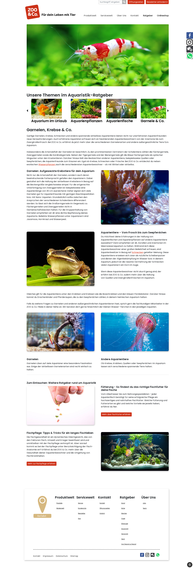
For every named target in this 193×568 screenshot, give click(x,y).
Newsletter (81, 513)
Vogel (123, 519)
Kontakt (135, 15)
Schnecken (137, 252)
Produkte (59, 503)
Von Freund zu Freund (128, 544)
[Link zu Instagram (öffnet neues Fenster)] (189, 42)
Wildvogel (124, 524)
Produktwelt (90, 15)
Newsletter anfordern (157, 2)
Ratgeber (148, 15)
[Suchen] (124, 2)
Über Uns (121, 15)
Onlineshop (163, 15)
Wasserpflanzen (47, 164)
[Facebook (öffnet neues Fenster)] (142, 555)
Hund (123, 503)
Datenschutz (62, 556)
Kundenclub (82, 508)
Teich (123, 539)
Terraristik (124, 534)
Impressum (48, 556)
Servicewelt (107, 15)
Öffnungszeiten (136, 2)
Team (145, 508)
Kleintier (124, 513)
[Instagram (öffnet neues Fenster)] (147, 555)
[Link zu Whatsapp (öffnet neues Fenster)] (189, 56)
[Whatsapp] (158, 555)
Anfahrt (102, 513)
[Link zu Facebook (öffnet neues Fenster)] (189, 35)
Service (80, 503)
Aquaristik (124, 529)
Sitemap (74, 556)
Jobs (144, 503)
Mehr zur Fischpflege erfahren (41, 463)
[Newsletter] (153, 555)
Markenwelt (60, 508)
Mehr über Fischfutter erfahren (116, 414)
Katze (123, 508)
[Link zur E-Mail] (189, 49)
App (79, 519)
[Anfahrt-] (42, 508)
